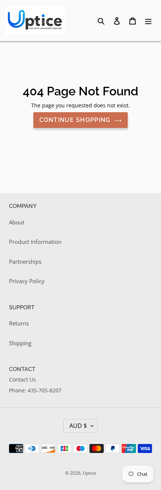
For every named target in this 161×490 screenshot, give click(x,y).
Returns (19, 323)
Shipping (20, 343)
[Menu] (148, 20)
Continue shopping (75, 119)
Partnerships (25, 261)
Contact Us (22, 379)
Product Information (35, 241)
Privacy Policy (27, 281)
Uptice (89, 473)
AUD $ (78, 426)
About (16, 222)
